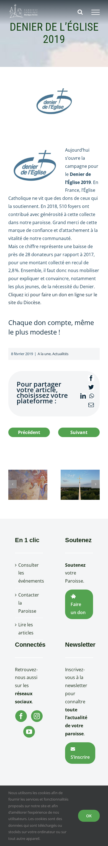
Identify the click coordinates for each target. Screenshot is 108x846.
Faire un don (78, 608)
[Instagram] (37, 716)
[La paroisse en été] (80, 484)
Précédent (29, 432)
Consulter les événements (29, 573)
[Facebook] (21, 716)
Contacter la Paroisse (28, 603)
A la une (44, 353)
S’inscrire (80, 757)
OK (89, 815)
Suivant (79, 432)
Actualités (60, 353)
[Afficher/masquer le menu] (95, 12)
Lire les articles (26, 629)
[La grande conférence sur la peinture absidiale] (27, 484)
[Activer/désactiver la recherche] (80, 12)
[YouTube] (29, 732)
